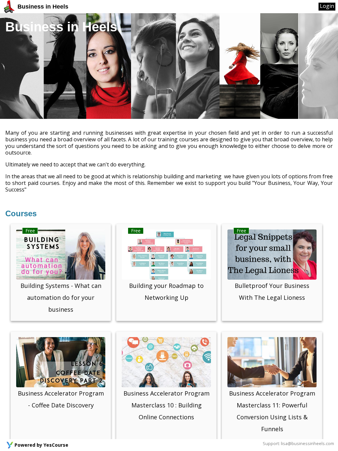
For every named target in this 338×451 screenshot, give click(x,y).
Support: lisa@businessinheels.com (298, 443)
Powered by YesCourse (41, 445)
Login (327, 6)
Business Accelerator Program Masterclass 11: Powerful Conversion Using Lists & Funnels (272, 411)
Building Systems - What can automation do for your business (60, 297)
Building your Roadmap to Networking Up (166, 291)
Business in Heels (42, 6)
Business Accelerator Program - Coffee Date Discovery (61, 399)
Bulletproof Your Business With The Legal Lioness (272, 291)
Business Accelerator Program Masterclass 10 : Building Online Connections (166, 405)
